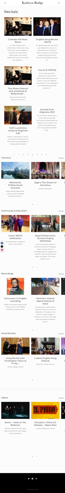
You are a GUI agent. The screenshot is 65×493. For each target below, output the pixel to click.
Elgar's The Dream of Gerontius (45, 183)
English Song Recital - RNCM (47, 40)
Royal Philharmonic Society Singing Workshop (45, 238)
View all (61, 158)
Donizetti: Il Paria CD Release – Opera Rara (45, 423)
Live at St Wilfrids (47, 70)
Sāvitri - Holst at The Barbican (15, 423)
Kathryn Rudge (34, 489)
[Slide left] (29, 204)
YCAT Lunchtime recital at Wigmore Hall (18, 130)
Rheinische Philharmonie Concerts (15, 185)
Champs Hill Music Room (18, 40)
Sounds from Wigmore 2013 (47, 110)
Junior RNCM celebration (15, 236)
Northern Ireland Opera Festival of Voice (45, 301)
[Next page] (51, 154)
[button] (5, 3)
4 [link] (32, 154)
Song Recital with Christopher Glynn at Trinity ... (15, 361)
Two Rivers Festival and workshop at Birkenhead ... (18, 91)
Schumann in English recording (15, 299)
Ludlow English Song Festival (45, 359)
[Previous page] (14, 154)
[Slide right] (36, 204)
